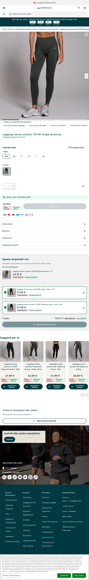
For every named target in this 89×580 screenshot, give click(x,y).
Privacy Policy (31, 571)
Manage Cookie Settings (11, 575)
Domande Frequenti (9, 507)
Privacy (45, 516)
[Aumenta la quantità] (13, 186)
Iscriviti (9, 439)
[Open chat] (35, 477)
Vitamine (26, 530)
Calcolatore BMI (29, 541)
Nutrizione (27, 497)
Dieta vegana (28, 546)
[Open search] (4, 14)
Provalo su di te (77, 147)
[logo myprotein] (44, 7)
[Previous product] (82, 395)
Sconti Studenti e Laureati (73, 522)
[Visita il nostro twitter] (25, 477)
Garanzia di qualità (49, 503)
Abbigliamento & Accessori (29, 504)
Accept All (64, 575)
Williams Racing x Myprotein (69, 528)
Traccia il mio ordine (11, 529)
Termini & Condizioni (50, 522)
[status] (9, 186)
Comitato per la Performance (48, 544)
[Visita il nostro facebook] (9, 477)
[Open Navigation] (4, 8)
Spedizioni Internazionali (11, 520)
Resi (7, 514)
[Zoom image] (86, 34)
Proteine (26, 520)
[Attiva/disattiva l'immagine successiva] (86, 76)
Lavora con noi (48, 537)
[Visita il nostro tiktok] (15, 477)
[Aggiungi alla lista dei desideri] (83, 186)
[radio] (6, 156)
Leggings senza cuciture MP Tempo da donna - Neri (55, 366)
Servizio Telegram (69, 511)
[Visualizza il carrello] (85, 7)
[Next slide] (88, 370)
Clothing (11, 29)
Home (4, 29)
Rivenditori (46, 527)
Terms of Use (42, 571)
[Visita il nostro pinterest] (30, 477)
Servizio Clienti (11, 500)
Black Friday (67, 516)
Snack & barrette (29, 525)
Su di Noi (45, 497)
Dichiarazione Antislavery (47, 509)
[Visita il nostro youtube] (20, 477)
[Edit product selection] (84, 293)
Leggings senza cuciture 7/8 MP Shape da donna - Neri (10, 366)
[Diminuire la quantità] (5, 186)
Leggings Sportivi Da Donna (48, 29)
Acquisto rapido (12, 386)
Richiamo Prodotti (13, 541)
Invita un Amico (72, 499)
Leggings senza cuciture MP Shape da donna (78, 366)
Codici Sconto (68, 506)
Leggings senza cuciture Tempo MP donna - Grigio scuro (33, 366)
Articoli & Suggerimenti (28, 513)
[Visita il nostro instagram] (4, 477)
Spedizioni (9, 536)
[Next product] (87, 395)
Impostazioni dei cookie (12, 463)
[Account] (79, 7)
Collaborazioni (47, 532)
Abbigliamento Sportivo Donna (26, 29)
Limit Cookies (79, 575)
